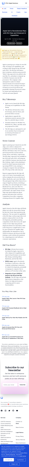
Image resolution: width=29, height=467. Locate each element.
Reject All (15, 464)
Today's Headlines (22, 8)
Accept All (8, 460)
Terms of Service (20, 439)
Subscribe (22, 384)
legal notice (22, 456)
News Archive (20, 427)
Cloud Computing (6, 423)
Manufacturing (11, 43)
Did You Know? (9, 245)
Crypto (18, 12)
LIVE (4, 8)
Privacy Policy (20, 436)
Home (11, 8)
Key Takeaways (9, 99)
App (25, 12)
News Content (9, 141)
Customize (20, 460)
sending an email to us (13, 352)
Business (4, 12)
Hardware (14, 15)
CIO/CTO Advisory (6, 421)
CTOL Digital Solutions (11, 3)
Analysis (6, 204)
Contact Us (19, 421)
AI (11, 12)
